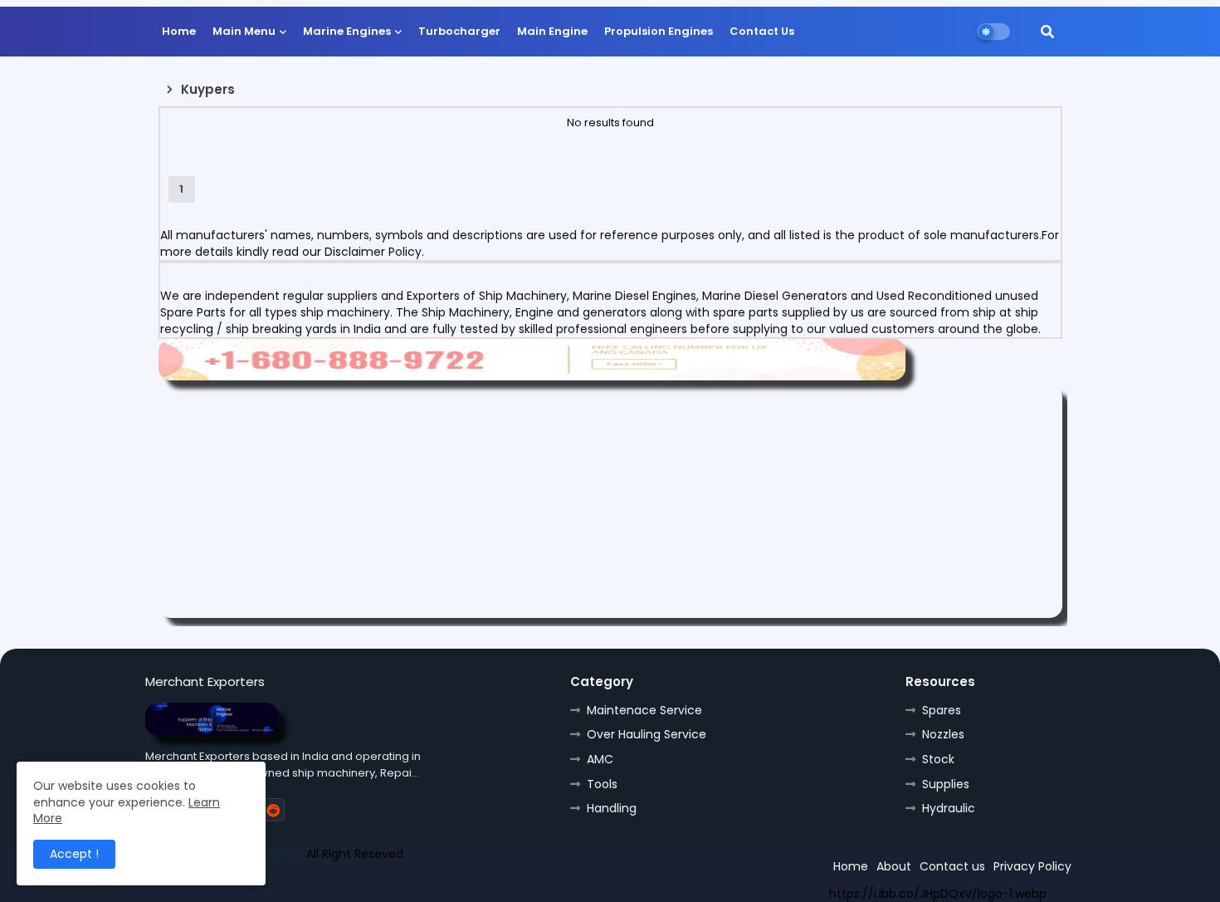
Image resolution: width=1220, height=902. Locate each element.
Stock (938, 759)
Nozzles (943, 734)
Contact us (952, 866)
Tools (602, 784)
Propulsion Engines (658, 31)
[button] (1047, 31)
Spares (941, 710)
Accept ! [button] (74, 854)
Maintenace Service (644, 710)
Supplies (945, 784)
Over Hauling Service (646, 734)
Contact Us (762, 31)
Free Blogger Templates (267, 883)
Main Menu (244, 31)
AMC (600, 759)
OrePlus (281, 854)
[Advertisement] (610, 501)
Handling (612, 808)
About (893, 866)
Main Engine (552, 31)
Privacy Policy (1032, 866)
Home (179, 31)
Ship (442, 883)
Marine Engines (347, 31)
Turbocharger (459, 31)
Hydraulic (948, 808)
